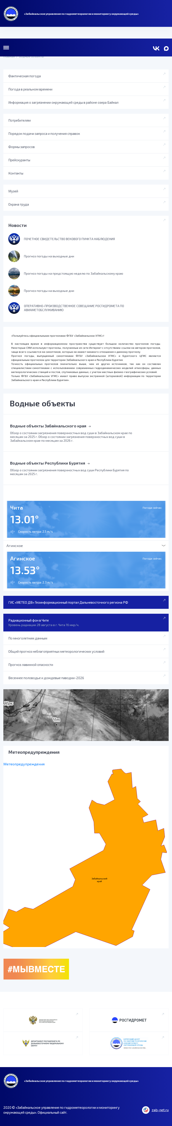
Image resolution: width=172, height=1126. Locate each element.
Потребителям (19, 120)
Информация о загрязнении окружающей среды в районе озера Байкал (63, 102)
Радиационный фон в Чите (43, 622)
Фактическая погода (24, 76)
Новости (17, 225)
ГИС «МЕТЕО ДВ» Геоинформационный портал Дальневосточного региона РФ (68, 602)
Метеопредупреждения (24, 764)
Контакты (15, 173)
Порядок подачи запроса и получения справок (44, 133)
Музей (13, 191)
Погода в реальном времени (30, 89)
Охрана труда (18, 204)
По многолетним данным (27, 638)
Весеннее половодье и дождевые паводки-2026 (46, 678)
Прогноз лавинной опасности (30, 665)
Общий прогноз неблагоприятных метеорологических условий (56, 651)
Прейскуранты (19, 160)
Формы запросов (21, 147)
